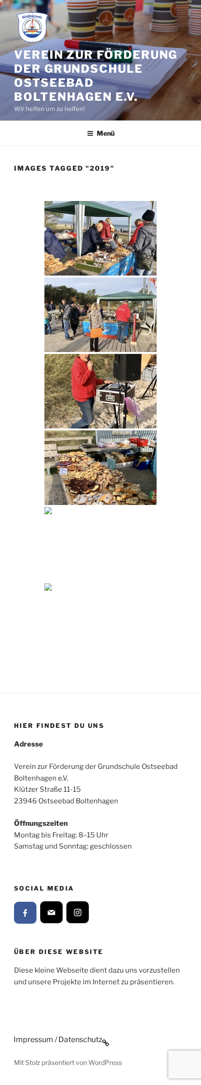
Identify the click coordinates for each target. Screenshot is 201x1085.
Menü (106, 133)
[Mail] (51, 912)
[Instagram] (77, 912)
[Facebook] (25, 913)
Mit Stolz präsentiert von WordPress (68, 1062)
